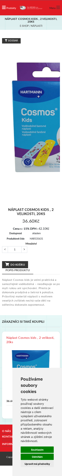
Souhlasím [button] (37, 449)
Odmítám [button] (37, 456)
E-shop (24, 26)
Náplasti (36, 26)
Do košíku (17, 265)
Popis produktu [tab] (18, 270)
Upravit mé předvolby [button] (37, 463)
